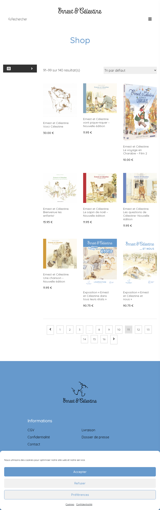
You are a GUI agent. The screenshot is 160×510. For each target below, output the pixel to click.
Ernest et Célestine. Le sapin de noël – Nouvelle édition (96, 212)
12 (138, 329)
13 (148, 329)
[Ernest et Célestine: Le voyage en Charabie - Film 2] (140, 112)
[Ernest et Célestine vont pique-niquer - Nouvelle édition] (100, 98)
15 (94, 339)
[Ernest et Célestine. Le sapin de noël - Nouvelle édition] (100, 188)
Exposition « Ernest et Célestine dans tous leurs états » (96, 296)
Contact (34, 444)
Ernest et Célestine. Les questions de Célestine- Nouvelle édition (136, 214)
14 (84, 339)
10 (118, 329)
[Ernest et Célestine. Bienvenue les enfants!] (60, 188)
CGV (31, 430)
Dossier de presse (95, 437)
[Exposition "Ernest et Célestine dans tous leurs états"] (100, 262)
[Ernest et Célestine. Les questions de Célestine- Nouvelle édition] (140, 188)
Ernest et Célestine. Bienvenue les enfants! (56, 212)
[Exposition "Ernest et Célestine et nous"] (140, 262)
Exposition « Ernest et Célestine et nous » (136, 296)
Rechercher (19, 19)
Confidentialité (84, 504)
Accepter (80, 472)
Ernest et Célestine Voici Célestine (56, 124)
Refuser (80, 483)
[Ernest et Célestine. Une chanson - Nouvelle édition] (60, 254)
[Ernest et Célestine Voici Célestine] (60, 100)
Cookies (70, 504)
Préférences (80, 495)
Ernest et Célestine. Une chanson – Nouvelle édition (56, 278)
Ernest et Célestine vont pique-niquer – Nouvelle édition (96, 122)
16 (104, 339)
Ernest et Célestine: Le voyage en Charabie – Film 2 (136, 150)
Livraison (88, 430)
